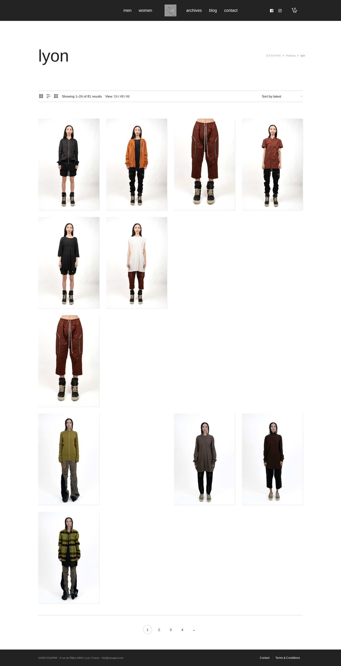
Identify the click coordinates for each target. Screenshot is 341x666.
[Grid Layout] (56, 96)
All (127, 96)
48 (122, 96)
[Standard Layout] (41, 96)
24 (116, 96)
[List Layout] (48, 96)
